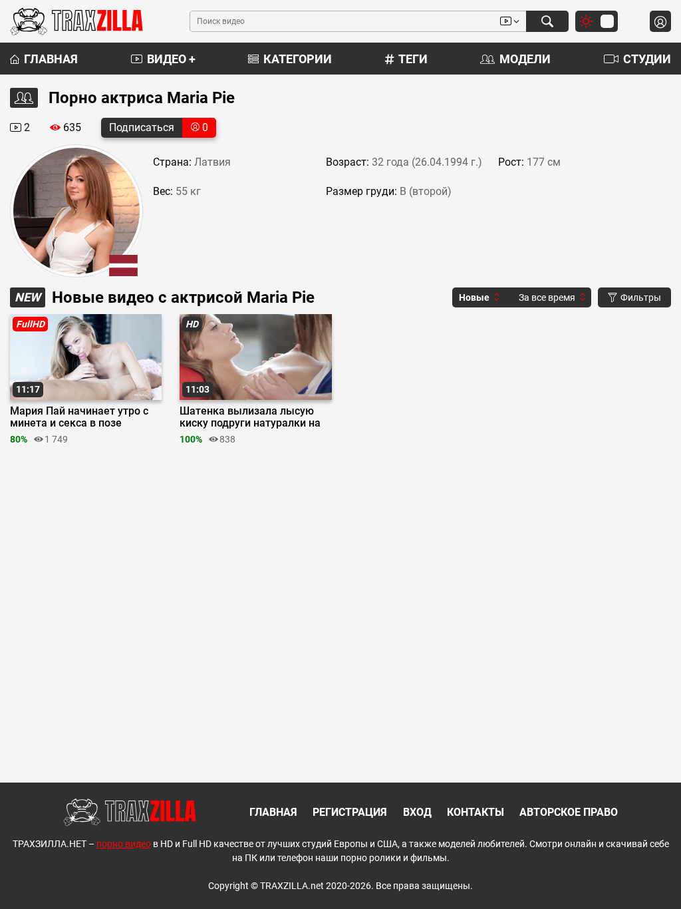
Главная (51, 59)
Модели (525, 59)
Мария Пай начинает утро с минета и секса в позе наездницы (79, 417)
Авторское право (568, 812)
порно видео (123, 843)
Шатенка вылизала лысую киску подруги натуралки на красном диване (250, 417)
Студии (647, 59)
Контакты (475, 812)
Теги (413, 59)
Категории (297, 59)
